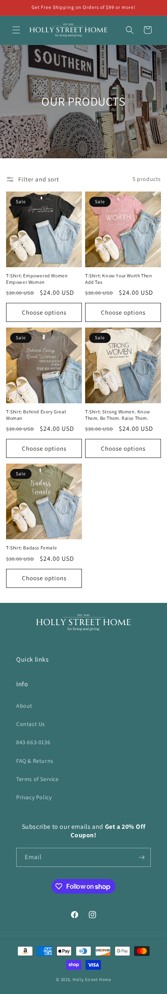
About (24, 705)
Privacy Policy (33, 797)
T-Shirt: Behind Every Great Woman (36, 415)
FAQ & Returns (35, 760)
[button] (16, 30)
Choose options (44, 312)
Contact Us (30, 724)
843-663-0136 (33, 742)
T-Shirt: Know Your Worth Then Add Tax (118, 278)
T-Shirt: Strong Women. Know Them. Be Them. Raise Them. (117, 415)
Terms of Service (37, 779)
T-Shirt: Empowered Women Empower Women (37, 278)
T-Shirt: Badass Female (31, 548)
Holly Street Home (92, 979)
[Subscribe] (141, 857)
